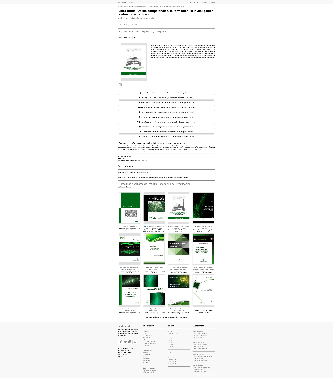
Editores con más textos (200, 372)
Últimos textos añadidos (200, 333)
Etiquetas (171, 345)
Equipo (145, 333)
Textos (170, 339)
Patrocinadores (147, 335)
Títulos (170, 341)
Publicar (170, 352)
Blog (144, 339)
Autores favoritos (198, 347)
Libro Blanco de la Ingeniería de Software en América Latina (155, 227)
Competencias (146, 31)
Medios (145, 353)
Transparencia (147, 337)
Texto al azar (172, 362)
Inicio (120, 6)
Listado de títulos (198, 331)
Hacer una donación (149, 343)
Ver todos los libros (166, 317)
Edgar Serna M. (144, 160)
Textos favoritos (197, 337)
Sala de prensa (147, 351)
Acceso (204, 2)
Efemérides (146, 361)
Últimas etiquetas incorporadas (202, 356)
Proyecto (146, 331)
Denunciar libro (167, 136)
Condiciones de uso (149, 368)
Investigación (160, 31)
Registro (212, 2)
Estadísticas (147, 359)
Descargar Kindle (167, 107)
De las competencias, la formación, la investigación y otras (180, 227)
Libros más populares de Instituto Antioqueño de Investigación (154, 184)
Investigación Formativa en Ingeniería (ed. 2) (179, 309)
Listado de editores (198, 366)
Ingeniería (204, 309)
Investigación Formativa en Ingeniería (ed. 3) (155, 309)
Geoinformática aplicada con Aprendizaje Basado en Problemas (129, 268)
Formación (134, 31)
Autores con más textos (200, 349)
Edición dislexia (167, 112)
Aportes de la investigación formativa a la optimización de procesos (178, 269)
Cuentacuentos (172, 360)
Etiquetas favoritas (198, 358)
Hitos (144, 357)
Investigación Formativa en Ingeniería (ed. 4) (204, 227)
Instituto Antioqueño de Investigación (135, 6)
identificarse (176, 178)
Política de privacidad (149, 370)
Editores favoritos (198, 370)
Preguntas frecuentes (149, 341)
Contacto (146, 345)
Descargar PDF (167, 97)
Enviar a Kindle (167, 117)
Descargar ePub (167, 102)
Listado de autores (198, 343)
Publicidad (146, 355)
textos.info (124, 326)
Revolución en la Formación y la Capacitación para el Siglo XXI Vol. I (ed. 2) (203, 269)
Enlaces (145, 363)
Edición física (167, 131)
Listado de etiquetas (199, 354)
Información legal (148, 372)
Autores (170, 343)
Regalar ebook (167, 127)
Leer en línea (167, 93)
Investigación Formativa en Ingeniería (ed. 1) (130, 309)
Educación (123, 31)
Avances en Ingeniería (130, 226)
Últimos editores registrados (201, 368)
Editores (170, 347)
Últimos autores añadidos (200, 345)
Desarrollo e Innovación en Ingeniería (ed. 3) (155, 268)
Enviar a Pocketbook (167, 122)
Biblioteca (132, 2)
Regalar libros (172, 358)
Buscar (170, 331)
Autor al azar (172, 364)
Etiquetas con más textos (200, 360)
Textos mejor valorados (200, 335)
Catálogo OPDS (173, 333)
